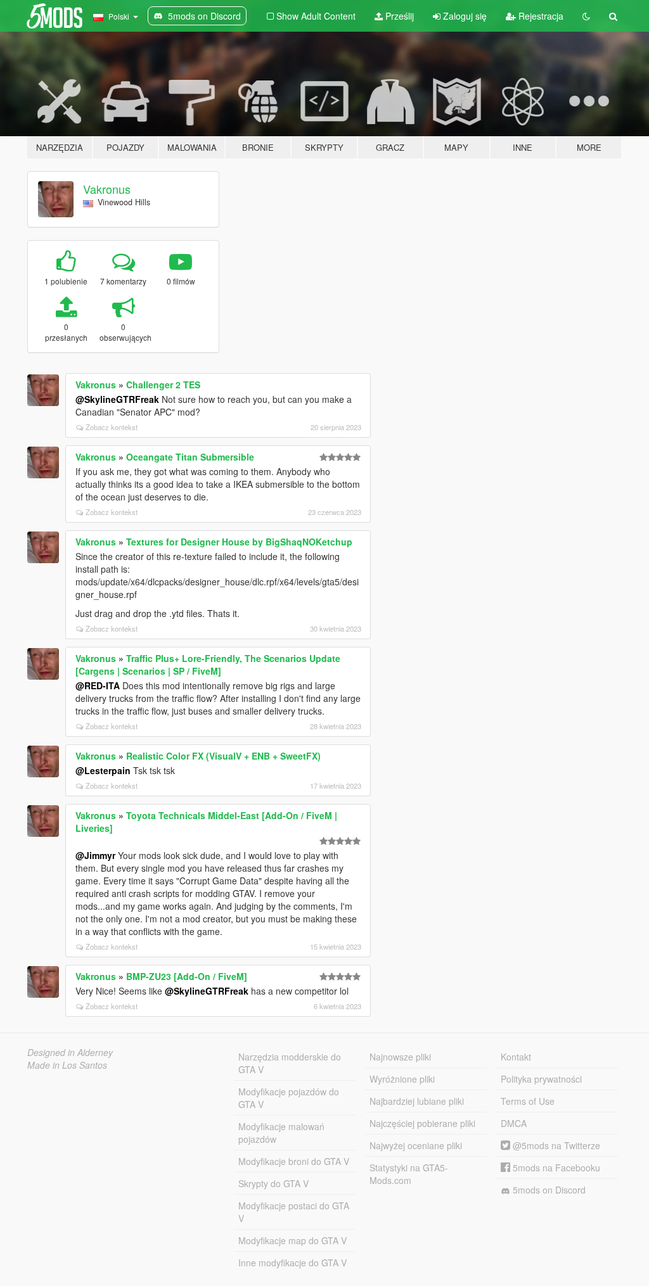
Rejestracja (539, 16)
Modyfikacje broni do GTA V (293, 1161)
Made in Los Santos (67, 1065)
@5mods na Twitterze (555, 1145)
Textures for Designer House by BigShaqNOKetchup (239, 541)
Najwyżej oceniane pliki (415, 1145)
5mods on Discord (548, 1189)
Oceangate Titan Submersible (190, 456)
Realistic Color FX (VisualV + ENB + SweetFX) (223, 755)
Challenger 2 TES (163, 384)
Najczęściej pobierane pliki (422, 1123)
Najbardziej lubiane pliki (416, 1101)
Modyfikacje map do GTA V (292, 1240)
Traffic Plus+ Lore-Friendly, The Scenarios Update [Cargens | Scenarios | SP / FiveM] (207, 664)
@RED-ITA (97, 685)
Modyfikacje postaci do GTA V (293, 1212)
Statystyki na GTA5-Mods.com (408, 1174)
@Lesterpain (103, 770)
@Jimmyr (95, 855)
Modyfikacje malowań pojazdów (281, 1132)
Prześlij (398, 16)
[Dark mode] (586, 16)
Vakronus (107, 189)
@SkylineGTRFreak (117, 399)
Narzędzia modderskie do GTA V (289, 1063)
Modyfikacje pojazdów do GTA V (288, 1098)
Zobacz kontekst (112, 427)
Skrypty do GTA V (273, 1183)
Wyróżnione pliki (402, 1079)
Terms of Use (528, 1101)
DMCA (514, 1123)
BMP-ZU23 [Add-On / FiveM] (186, 976)
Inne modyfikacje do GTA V (292, 1262)
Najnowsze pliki (400, 1056)
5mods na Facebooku (555, 1167)
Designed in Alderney (70, 1052)
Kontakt (516, 1056)
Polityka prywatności (541, 1079)
